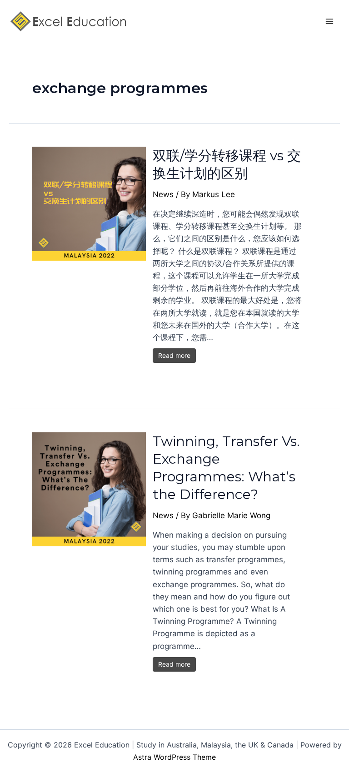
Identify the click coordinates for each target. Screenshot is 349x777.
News (163, 194)
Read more (174, 355)
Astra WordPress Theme (174, 757)
